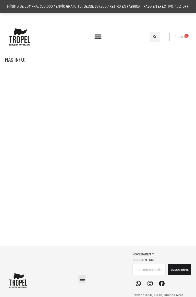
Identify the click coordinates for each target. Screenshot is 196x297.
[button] (98, 37)
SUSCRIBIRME (179, 269)
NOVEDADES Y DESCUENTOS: (143, 257)
